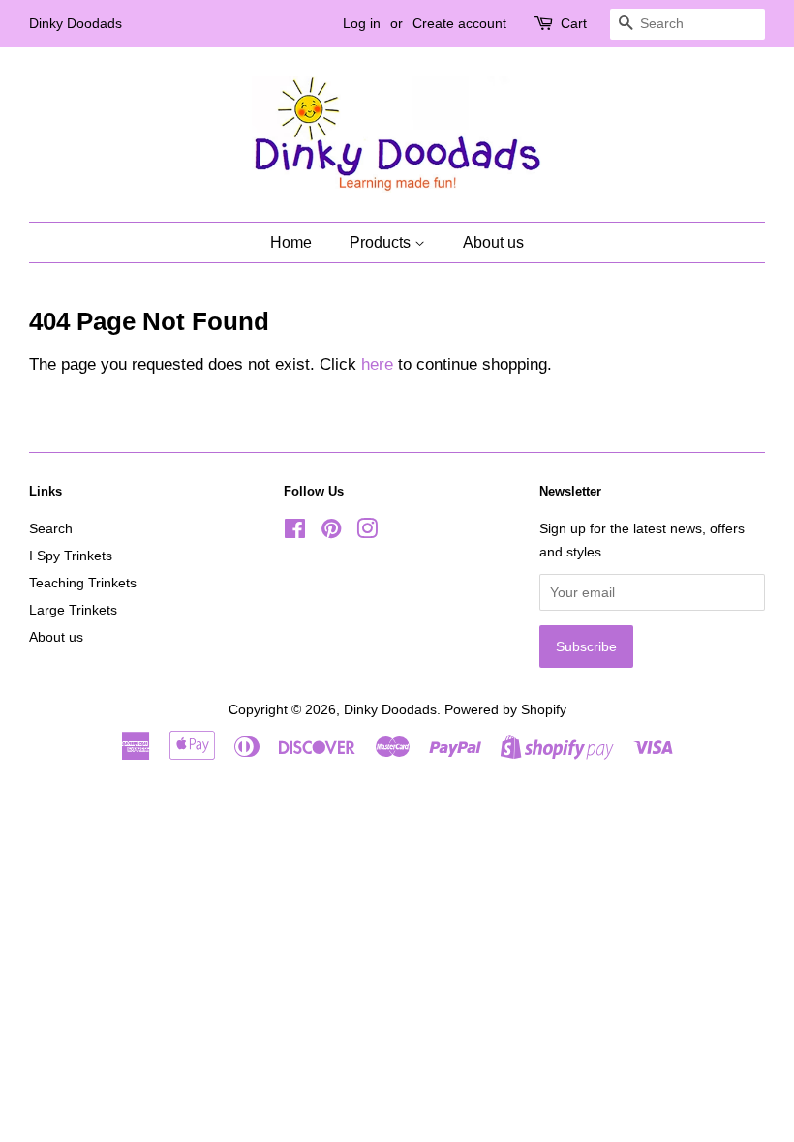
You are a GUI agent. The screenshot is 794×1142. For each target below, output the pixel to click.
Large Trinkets (73, 609)
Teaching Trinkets (83, 582)
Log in (362, 23)
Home (291, 242)
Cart (574, 23)
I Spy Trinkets (70, 555)
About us (493, 242)
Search (51, 528)
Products (382, 242)
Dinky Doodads (390, 709)
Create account (459, 23)
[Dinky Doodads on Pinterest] (331, 532)
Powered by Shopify (505, 709)
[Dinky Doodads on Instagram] (367, 532)
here (377, 364)
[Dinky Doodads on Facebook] (295, 532)
